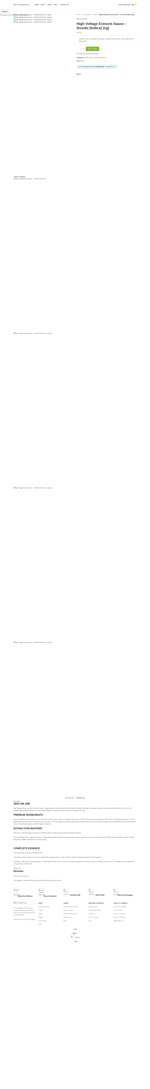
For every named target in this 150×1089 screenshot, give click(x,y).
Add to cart (92, 49)
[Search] (116, 5)
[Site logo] (21, 4)
